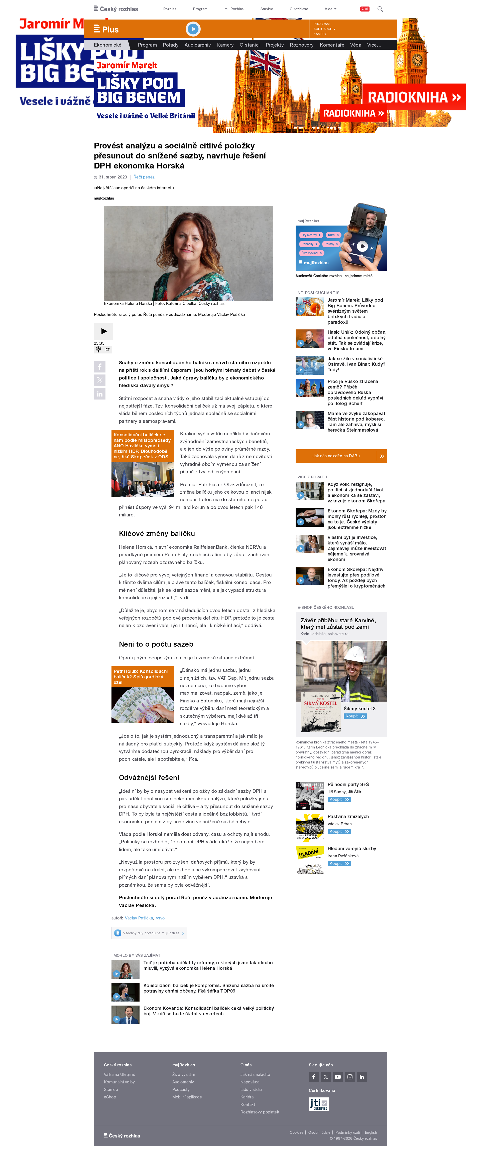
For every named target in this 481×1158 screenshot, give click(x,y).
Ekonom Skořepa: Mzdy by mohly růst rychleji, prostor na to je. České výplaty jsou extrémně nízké (357, 519)
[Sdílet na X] (99, 380)
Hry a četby (309, 235)
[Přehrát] (103, 331)
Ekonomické (108, 45)
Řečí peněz (144, 177)
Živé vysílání (310, 253)
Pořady (171, 45)
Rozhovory (302, 45)
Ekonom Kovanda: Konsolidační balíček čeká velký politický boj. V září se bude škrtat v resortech (209, 1011)
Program (200, 9)
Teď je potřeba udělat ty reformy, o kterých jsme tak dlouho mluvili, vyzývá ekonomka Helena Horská (208, 965)
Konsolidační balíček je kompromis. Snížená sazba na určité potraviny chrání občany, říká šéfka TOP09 (209, 988)
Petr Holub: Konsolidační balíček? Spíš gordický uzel (141, 677)
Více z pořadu (312, 477)
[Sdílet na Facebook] (99, 366)
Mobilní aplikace (187, 1097)
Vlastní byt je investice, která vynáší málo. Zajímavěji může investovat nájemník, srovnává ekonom (357, 548)
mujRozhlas (234, 9)
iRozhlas (170, 9)
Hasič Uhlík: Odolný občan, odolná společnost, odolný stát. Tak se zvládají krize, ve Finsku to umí (357, 340)
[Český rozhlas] (116, 9)
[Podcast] (98, 349)
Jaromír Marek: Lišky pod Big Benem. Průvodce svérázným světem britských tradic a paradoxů (355, 311)
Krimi (331, 235)
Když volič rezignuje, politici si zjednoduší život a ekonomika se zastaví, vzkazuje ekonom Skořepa (356, 492)
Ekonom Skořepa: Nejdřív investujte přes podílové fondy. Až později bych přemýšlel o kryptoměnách (357, 578)
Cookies (296, 1132)
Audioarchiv (324, 29)
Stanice (267, 9)
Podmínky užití (347, 1132)
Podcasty (181, 1089)
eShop (110, 1097)
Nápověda (250, 1082)
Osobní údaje (319, 1132)
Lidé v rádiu (251, 1089)
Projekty (275, 45)
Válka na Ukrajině (119, 1074)
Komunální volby (119, 1082)
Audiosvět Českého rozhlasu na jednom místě (334, 276)
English (371, 1132)
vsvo (160, 918)
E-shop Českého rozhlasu (326, 607)
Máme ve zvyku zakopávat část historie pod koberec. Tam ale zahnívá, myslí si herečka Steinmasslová (356, 422)
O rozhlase (299, 9)
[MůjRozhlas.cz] (104, 199)
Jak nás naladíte (255, 1074)
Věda (355, 45)
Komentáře (332, 45)
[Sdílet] (107, 349)
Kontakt (248, 1104)
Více (374, 45)
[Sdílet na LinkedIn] (99, 394)
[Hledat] (380, 9)
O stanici (250, 45)
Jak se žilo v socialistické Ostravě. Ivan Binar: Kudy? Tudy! (356, 364)
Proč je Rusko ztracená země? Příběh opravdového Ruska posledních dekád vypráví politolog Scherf (355, 392)
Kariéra (247, 1097)
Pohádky (307, 244)
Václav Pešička (139, 918)
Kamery (320, 34)
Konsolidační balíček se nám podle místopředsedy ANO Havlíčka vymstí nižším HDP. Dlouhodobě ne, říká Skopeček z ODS (142, 445)
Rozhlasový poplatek (260, 1112)
